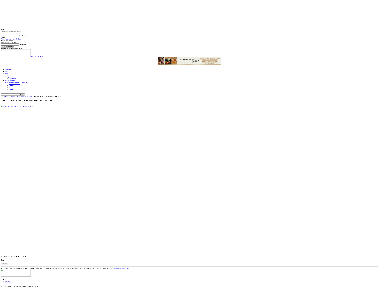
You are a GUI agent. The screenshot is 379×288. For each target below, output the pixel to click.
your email (22, 44)
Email (3, 260)
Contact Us (8, 283)
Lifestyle (7, 77)
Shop (6, 71)
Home (3, 96)
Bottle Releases (10, 80)
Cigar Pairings (12, 78)
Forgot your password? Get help (11, 39)
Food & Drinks (9, 75)
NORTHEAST (12, 85)
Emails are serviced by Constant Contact (124, 268)
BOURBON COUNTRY (14, 84)
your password (23, 35)
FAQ (6, 279)
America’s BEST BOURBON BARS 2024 (17, 82)
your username (23, 33)
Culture (7, 73)
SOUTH (11, 89)
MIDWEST (11, 91)
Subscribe (8, 69)
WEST (10, 87)
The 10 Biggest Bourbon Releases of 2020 (18, 96)
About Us (8, 281)
